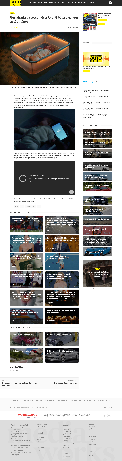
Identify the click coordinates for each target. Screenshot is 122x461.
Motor (51, 3)
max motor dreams (30, 206)
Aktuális (70, 3)
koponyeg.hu (92, 441)
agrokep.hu (40, 452)
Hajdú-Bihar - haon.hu (17, 442)
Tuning (64, 3)
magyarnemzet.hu (42, 435)
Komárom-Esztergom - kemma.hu (20, 447)
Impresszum (16, 401)
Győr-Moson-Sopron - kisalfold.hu (20, 440)
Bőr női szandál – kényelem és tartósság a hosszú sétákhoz (96, 103)
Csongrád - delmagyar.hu (18, 435)
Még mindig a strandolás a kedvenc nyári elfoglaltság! (96, 91)
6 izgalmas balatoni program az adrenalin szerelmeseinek (96, 97)
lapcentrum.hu (93, 444)
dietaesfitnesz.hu (67, 442)
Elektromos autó (80, 3)
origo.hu (39, 441)
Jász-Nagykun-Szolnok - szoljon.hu (21, 445)
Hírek (29, 3)
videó (39, 206)
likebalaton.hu (67, 435)
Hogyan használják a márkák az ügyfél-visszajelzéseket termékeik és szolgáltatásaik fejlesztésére (97, 115)
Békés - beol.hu (15, 431)
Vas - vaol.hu (14, 456)
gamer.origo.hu (67, 433)
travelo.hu (65, 440)
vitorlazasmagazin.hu (69, 443)
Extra (34, 3)
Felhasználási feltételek (45, 401)
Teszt (45, 3)
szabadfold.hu (41, 437)
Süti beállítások (104, 401)
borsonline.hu (66, 456)
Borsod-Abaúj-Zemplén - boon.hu (20, 433)
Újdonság (57, 3)
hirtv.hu (39, 439)
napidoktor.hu (66, 436)
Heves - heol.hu (15, 443)
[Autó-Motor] (15, 3)
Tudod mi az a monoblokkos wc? (93, 86)
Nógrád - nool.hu (16, 449)
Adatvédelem (62, 401)
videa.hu (91, 442)
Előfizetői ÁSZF (89, 401)
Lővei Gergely (14, 27)
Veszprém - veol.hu (42, 424)
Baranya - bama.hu (16, 429)
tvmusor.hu (66, 447)
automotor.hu (66, 429)
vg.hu (38, 450)
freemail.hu (92, 439)
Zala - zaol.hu (41, 426)
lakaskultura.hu (67, 431)
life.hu (90, 428)
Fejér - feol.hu (15, 438)
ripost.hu (91, 424)
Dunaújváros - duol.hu (17, 436)
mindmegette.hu (67, 438)
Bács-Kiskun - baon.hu (17, 428)
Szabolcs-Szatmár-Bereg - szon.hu (21, 452)
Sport (40, 3)
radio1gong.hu (93, 453)
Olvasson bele (102, 19)
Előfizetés (90, 3)
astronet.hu (66, 428)
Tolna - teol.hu (15, 454)
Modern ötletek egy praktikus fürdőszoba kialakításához (96, 109)
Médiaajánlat (28, 401)
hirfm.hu (91, 455)
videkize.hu (66, 445)
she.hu (91, 430)
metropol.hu (92, 426)
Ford (22, 206)
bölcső (16, 206)
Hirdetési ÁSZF (76, 401)
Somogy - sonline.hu (17, 450)
